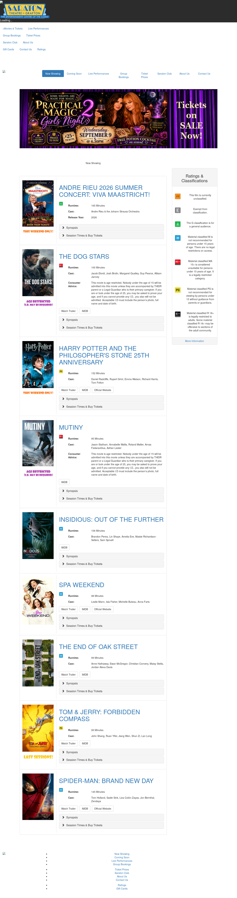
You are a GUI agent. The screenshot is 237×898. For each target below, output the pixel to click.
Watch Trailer (68, 311)
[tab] (111, 227)
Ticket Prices (33, 35)
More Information (194, 341)
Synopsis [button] (72, 228)
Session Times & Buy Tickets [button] (84, 235)
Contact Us (26, 49)
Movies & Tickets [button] (13, 28)
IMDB (85, 311)
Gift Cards (8, 49)
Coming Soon (74, 73)
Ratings (41, 49)
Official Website (102, 390)
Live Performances (38, 28)
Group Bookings (12, 35)
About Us (28, 42)
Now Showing (52, 73)
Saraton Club (10, 42)
